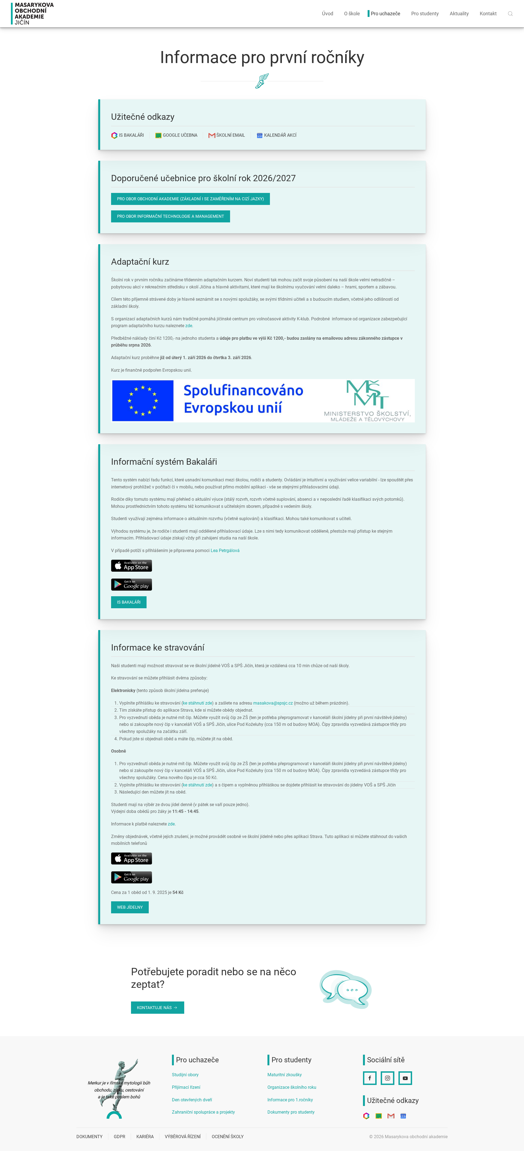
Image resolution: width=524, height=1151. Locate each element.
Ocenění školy (228, 1136)
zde (188, 325)
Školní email (230, 135)
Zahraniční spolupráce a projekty (203, 1112)
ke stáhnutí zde (197, 703)
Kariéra (145, 1136)
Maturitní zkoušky (284, 1074)
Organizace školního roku (291, 1087)
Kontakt (488, 13)
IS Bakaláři (131, 135)
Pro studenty (425, 13)
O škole (352, 13)
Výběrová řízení (183, 1136)
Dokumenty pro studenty (291, 1112)
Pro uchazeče (385, 13)
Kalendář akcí (279, 135)
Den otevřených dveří (192, 1099)
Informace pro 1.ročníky (290, 1099)
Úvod (327, 13)
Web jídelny (130, 907)
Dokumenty (89, 1136)
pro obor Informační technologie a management (170, 216)
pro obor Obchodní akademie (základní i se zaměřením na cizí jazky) (190, 198)
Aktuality (459, 13)
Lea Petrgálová (225, 550)
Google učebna (179, 135)
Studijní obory (185, 1074)
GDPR (119, 1136)
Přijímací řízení (186, 1087)
